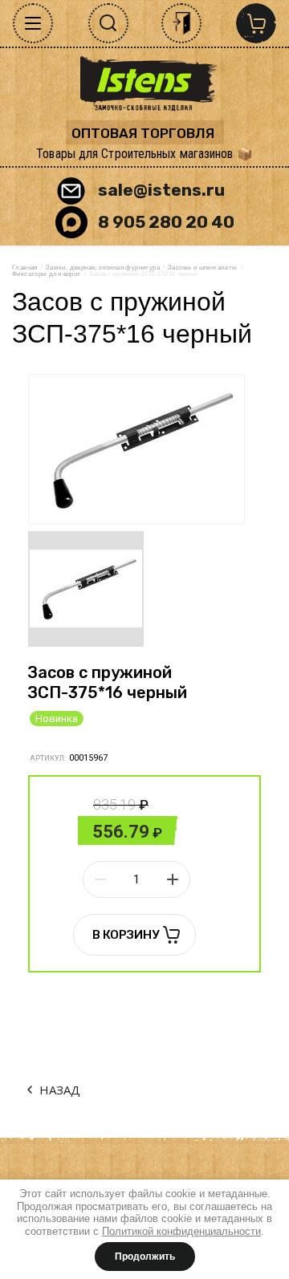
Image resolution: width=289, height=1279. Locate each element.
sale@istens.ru (161, 190)
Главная (25, 267)
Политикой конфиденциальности (181, 1231)
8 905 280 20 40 (166, 222)
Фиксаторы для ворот (46, 274)
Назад (59, 1090)
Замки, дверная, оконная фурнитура (103, 267)
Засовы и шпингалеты (203, 267)
